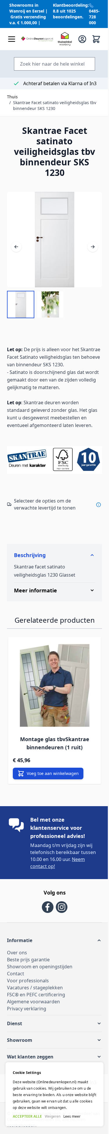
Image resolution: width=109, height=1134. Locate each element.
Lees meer (71, 1116)
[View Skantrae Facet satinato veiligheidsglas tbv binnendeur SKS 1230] (20, 304)
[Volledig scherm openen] (54, 239)
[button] (52, 951)
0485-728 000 (94, 16)
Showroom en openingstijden (39, 977)
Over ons (17, 963)
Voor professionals (28, 991)
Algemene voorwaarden (33, 1012)
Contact (15, 984)
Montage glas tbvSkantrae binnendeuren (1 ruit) (54, 754)
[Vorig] (16, 241)
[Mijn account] (82, 39)
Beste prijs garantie (28, 970)
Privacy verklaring (26, 1019)
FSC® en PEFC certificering (36, 1005)
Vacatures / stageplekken (35, 998)
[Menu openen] (11, 39)
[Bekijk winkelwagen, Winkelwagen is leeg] (96, 39)
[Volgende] (93, 241)
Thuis (12, 96)
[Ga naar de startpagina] (37, 39)
